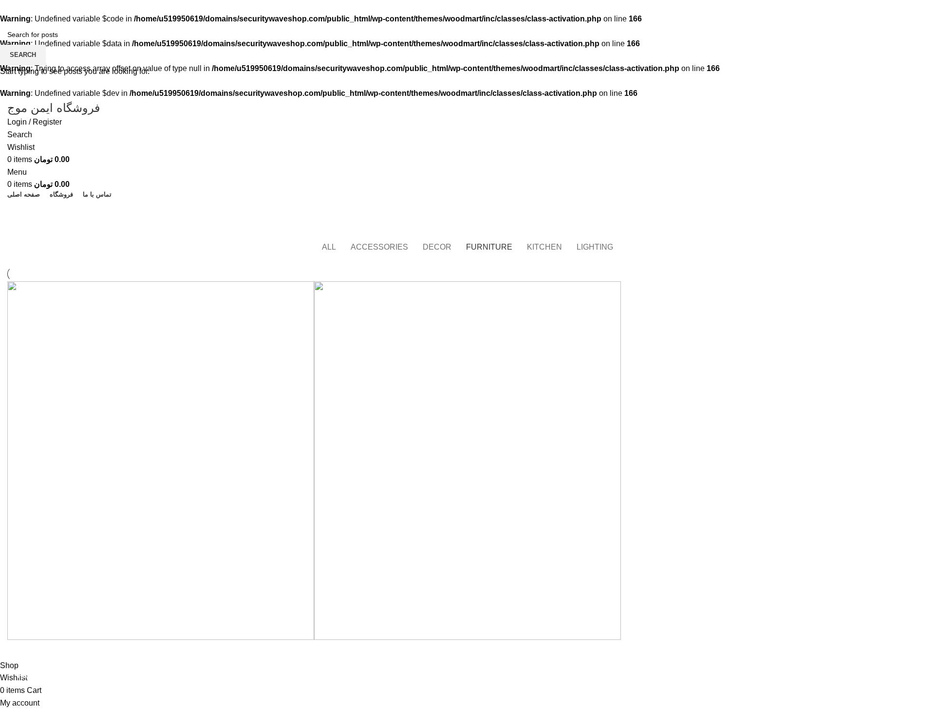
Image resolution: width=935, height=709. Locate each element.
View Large (302, 292)
